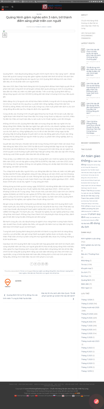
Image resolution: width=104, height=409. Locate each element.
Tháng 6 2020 (87, 363)
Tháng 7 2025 (86, 326)
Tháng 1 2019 (86, 371)
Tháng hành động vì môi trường (89, 203)
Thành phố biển (93, 201)
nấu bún (95, 188)
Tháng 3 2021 (86, 356)
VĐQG (87, 217)
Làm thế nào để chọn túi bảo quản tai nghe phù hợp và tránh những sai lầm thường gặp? (93, 54)
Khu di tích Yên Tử (93, 177)
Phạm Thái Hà (86, 190)
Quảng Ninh (69, 271)
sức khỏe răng (85, 201)
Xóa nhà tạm (61, 271)
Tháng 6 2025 (86, 330)
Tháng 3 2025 (86, 337)
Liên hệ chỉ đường (65, 1)
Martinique (84, 188)
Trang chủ (13, 384)
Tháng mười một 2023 (90, 341)
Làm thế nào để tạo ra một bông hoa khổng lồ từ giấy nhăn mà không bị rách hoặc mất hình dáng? (93, 89)
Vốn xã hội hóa (54, 273)
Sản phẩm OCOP (92, 198)
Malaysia (98, 185)
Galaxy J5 (91, 172)
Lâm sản (93, 185)
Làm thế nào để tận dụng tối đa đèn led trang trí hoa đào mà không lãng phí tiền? (93, 108)
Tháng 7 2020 (87, 359)
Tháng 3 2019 (86, 367)
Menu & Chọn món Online (43, 384)
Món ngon (85, 288)
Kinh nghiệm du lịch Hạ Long (90, 246)
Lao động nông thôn (49, 271)
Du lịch (84, 272)
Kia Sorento (84, 183)
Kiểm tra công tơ (92, 183)
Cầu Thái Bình (91, 170)
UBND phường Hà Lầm (90, 209)
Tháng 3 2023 (87, 348)
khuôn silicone (85, 180)
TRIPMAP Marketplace (52, 386)
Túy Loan (98, 206)
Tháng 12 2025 (87, 304)
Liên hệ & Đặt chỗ (71, 384)
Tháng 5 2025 (86, 333)
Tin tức (39, 14)
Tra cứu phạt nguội (86, 384)
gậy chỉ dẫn (98, 172)
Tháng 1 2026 (86, 300)
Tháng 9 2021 (86, 352)
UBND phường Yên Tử (87, 211)
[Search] (12, 7)
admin (49, 27)
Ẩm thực (84, 276)
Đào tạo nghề (37, 271)
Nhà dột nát (31, 273)
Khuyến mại (86, 268)
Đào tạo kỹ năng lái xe (90, 220)
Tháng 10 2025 (87, 314)
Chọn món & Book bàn (80, 1)
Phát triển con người (42, 273)
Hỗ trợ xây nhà (92, 175)
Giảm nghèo (23, 273)
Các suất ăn (59, 384)
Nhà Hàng (85, 261)
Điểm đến (85, 284)
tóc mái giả (92, 206)
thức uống (85, 206)
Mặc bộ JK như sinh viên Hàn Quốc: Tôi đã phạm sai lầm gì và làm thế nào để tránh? (58, 294)
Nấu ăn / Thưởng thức (90, 254)
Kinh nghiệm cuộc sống (90, 239)
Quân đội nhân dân (89, 193)
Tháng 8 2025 (87, 322)
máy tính (89, 188)
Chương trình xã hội (91, 164)
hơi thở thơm (84, 175)
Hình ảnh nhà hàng (26, 384)
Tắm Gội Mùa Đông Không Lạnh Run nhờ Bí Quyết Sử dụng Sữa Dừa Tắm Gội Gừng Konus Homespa (93, 127)
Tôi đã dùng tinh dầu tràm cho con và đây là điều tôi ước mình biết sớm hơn (93, 71)
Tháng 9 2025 (86, 318)
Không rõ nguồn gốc (94, 180)
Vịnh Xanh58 (93, 217)
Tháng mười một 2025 (90, 307)
